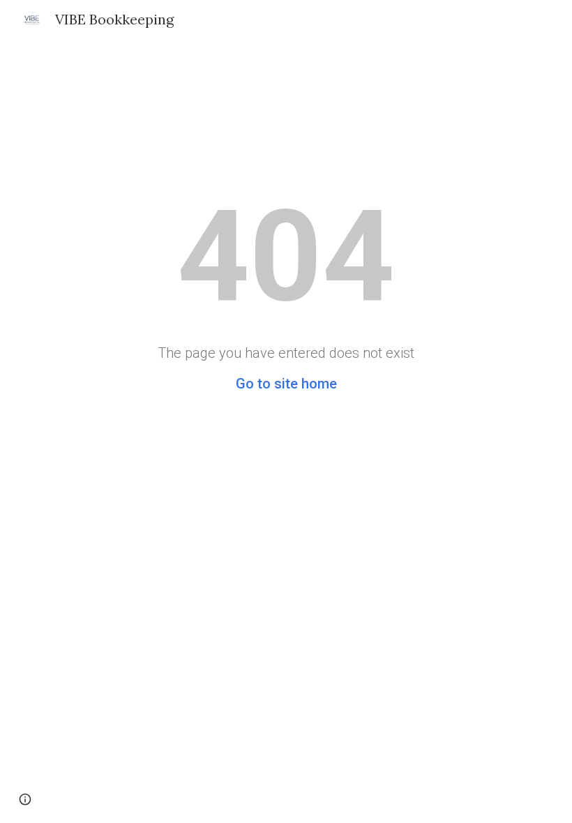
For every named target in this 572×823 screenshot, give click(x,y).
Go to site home (286, 383)
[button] (25, 799)
